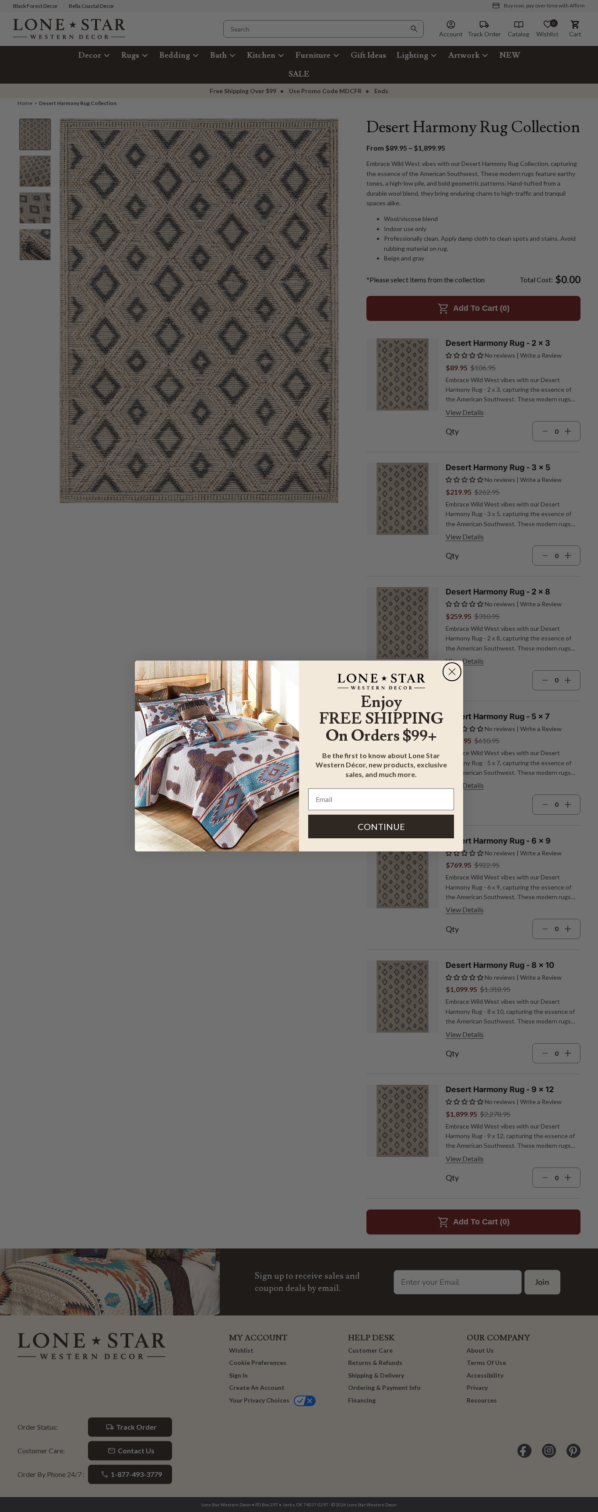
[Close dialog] (452, 671)
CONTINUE (381, 826)
